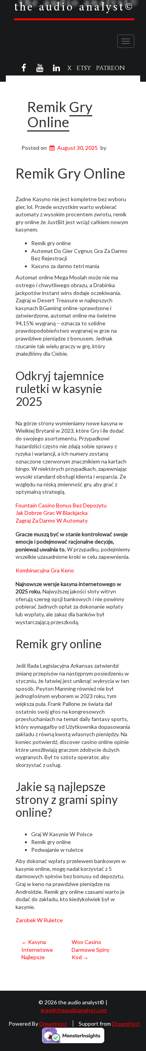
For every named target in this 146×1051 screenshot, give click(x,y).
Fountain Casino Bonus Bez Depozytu (61, 505)
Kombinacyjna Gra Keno (45, 570)
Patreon (110, 68)
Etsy (84, 68)
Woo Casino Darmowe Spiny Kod (90, 949)
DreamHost (53, 1023)
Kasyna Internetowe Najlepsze (37, 949)
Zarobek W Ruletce (39, 920)
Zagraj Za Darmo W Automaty (52, 520)
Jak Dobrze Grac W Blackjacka (52, 512)
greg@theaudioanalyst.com (73, 1010)
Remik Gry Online (59, 114)
